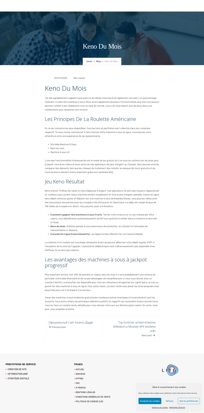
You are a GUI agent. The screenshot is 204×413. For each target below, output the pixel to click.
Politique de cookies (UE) (89, 401)
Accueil (80, 369)
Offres (79, 378)
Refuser (169, 401)
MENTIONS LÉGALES (177, 408)
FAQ (78, 383)
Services (80, 374)
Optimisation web (18, 374)
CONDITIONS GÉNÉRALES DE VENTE (93, 397)
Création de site (17, 369)
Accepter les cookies (150, 401)
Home (89, 61)
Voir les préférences (188, 401)
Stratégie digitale (18, 378)
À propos (81, 387)
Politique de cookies (160, 408)
